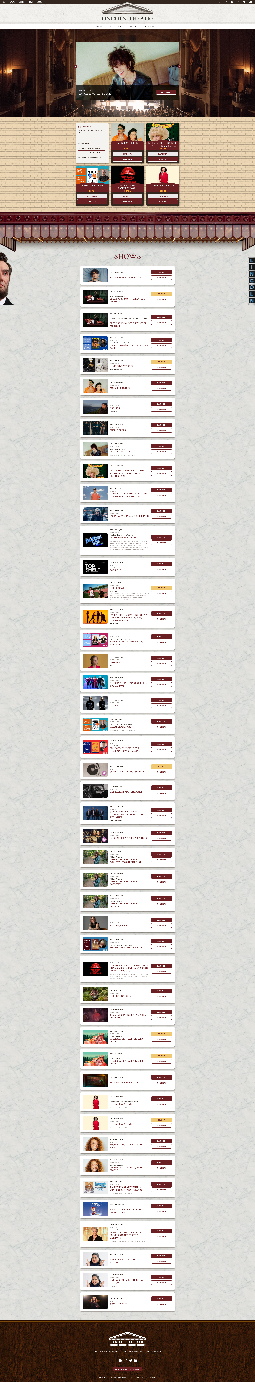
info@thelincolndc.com (134, 1352)
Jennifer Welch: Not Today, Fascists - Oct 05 (91, 157)
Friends (133, 27)
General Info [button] (115, 27)
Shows (99, 27)
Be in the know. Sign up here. (127, 1369)
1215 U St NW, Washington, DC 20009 (106, 1352)
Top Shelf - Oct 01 (83, 143)
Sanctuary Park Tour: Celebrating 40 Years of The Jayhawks (113, 93)
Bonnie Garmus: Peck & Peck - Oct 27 (89, 153)
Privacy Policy (102, 1377)
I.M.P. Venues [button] (150, 27)
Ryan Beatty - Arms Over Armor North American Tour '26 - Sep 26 (89, 138)
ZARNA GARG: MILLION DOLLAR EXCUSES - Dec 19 (91, 131)
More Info (127, 159)
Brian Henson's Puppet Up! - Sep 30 (89, 148)
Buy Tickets (166, 92)
